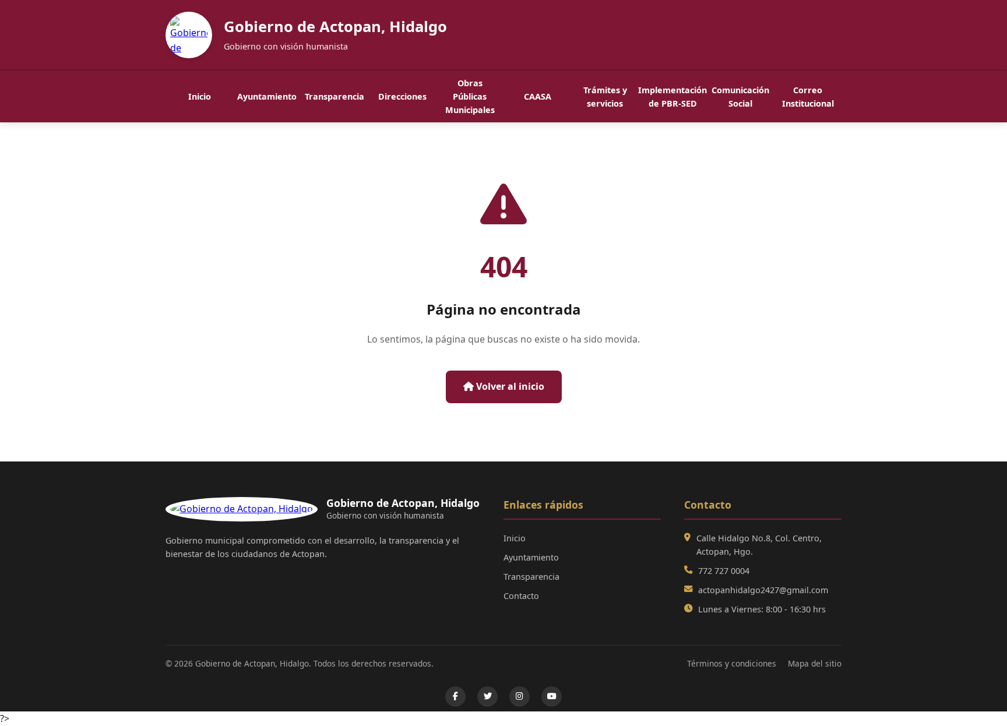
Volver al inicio (509, 386)
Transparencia (334, 96)
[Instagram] (519, 696)
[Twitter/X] (487, 696)
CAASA (537, 96)
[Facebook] (455, 696)
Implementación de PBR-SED (672, 96)
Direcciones (402, 96)
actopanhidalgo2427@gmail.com (763, 589)
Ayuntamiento (267, 96)
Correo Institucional (808, 96)
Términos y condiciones (731, 663)
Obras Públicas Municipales (470, 96)
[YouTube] (551, 696)
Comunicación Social (740, 96)
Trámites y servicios (605, 96)
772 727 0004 (723, 570)
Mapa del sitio (814, 663)
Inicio (199, 96)
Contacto (521, 595)
